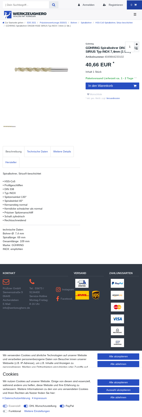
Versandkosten (113, 98)
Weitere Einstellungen (37, 411)
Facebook (64, 298)
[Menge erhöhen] (136, 44)
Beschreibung (14, 151)
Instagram (65, 289)
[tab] (13, 151)
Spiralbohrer (86, 23)
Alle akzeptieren (118, 356)
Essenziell (14, 405)
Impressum (40, 398)
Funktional (15, 411)
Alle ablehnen (118, 363)
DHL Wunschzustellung (42, 405)
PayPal (70, 405)
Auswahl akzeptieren (118, 389)
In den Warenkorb (100, 86)
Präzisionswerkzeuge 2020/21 (53, 23)
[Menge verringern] (136, 49)
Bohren (73, 23)
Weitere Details (62, 151)
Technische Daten (37, 151)
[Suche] (53, 4)
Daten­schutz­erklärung (17, 398)
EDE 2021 (31, 23)
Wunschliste (95, 94)
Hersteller (11, 162)
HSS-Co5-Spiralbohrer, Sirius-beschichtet (114, 23)
